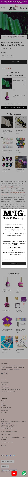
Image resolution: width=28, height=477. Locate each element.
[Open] (14, 473)
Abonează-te (14, 263)
